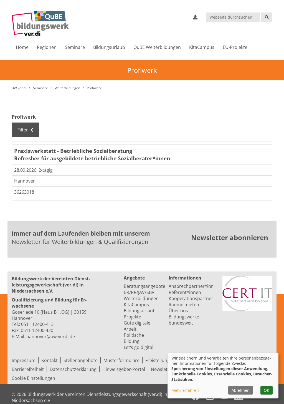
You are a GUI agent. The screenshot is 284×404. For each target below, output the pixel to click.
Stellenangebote (81, 360)
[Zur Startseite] (40, 23)
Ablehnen (241, 390)
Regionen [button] (47, 47)
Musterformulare (121, 360)
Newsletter (162, 369)
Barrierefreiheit (28, 369)
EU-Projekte (235, 47)
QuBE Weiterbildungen (157, 47)
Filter (23, 130)
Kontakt (49, 360)
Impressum (24, 360)
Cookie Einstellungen (33, 378)
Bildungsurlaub (109, 47)
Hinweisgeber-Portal (123, 369)
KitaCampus (201, 47)
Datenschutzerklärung (73, 369)
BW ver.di (19, 88)
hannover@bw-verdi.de (50, 336)
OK (266, 390)
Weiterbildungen (67, 88)
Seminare (40, 88)
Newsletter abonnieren (229, 237)
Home (22, 47)
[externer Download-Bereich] (195, 17)
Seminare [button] (75, 47)
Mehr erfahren (185, 390)
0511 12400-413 (37, 324)
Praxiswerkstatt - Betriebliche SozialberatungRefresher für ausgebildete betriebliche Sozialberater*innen (92, 154)
